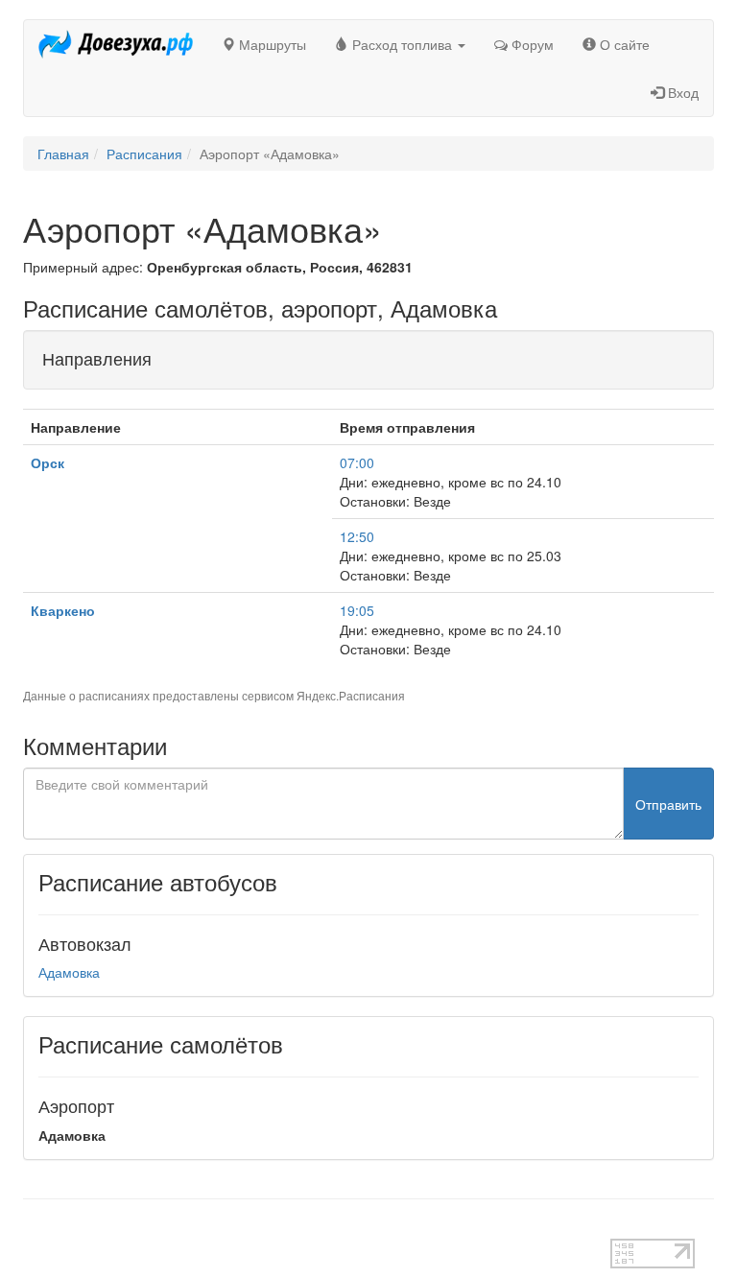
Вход (681, 92)
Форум (531, 44)
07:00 (357, 462)
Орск (47, 462)
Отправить (668, 804)
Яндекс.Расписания (351, 695)
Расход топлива (402, 44)
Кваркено (63, 610)
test (34, 1229)
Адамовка (69, 972)
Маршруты (270, 44)
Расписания (144, 153)
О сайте (623, 44)
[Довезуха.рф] (115, 44)
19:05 (357, 610)
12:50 (357, 536)
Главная (63, 153)
